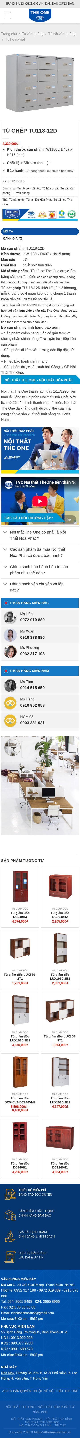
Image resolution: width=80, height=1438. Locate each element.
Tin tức (60, 1425)
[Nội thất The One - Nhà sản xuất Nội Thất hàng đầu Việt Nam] (40, 15)
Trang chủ (9, 34)
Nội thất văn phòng (26, 1419)
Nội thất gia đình (59, 1419)
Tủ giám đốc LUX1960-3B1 (20, 1038)
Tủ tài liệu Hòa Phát (39, 199)
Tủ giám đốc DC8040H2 (60, 915)
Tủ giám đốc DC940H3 (20, 915)
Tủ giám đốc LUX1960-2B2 (60, 976)
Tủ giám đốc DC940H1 (20, 1165)
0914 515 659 (32, 687)
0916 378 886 (32, 637)
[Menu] (7, 15)
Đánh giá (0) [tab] (12, 238)
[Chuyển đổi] (5, 532)
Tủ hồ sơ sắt (15, 39)
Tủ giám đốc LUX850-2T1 (20, 976)
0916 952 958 (32, 705)
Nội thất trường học (42, 1422)
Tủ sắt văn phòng (62, 34)
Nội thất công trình (35, 1425)
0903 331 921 (32, 723)
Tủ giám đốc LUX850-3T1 (60, 1038)
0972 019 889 (32, 620)
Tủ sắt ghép (16, 199)
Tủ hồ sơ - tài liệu (28, 188)
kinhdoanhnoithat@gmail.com (32, 1313)
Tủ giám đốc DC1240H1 (60, 1165)
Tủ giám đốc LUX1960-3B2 (60, 1100)
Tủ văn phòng (33, 34)
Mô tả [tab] (8, 231)
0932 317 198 (32, 654)
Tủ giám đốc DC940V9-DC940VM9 (20, 1100)
